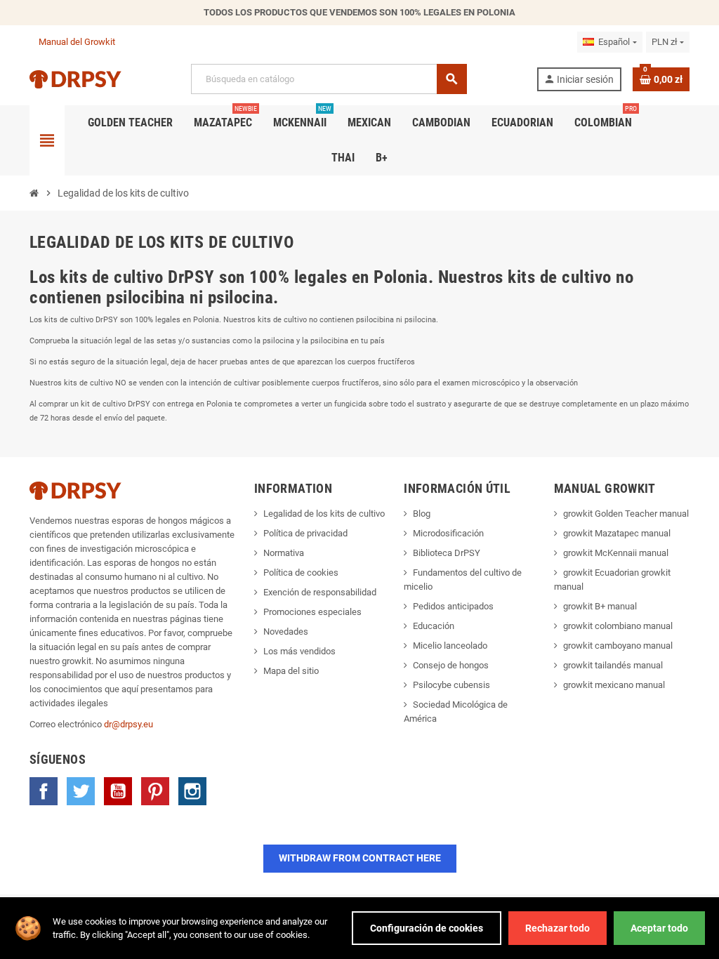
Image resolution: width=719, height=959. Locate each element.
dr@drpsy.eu (128, 724)
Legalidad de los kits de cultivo (324, 513)
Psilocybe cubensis (451, 685)
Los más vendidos (299, 651)
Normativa (283, 553)
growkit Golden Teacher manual (626, 513)
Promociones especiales (312, 612)
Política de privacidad (305, 533)
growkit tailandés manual (613, 665)
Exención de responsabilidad (319, 592)
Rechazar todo (557, 928)
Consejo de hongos (451, 665)
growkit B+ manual (600, 606)
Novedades (285, 631)
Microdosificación (448, 533)
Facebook (43, 791)
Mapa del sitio (291, 671)
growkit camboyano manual (618, 645)
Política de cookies (300, 572)
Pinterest (155, 791)
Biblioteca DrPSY (446, 553)
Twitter (81, 791)
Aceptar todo (659, 928)
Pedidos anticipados (453, 606)
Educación (433, 626)
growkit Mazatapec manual (617, 533)
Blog (421, 513)
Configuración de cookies (426, 928)
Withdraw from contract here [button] (360, 858)
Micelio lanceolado (450, 645)
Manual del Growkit (77, 42)
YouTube (118, 791)
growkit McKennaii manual (615, 553)
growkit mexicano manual (614, 685)
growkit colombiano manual (618, 626)
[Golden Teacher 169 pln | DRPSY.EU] (75, 78)
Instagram (192, 791)
